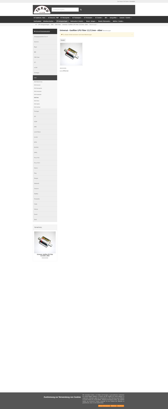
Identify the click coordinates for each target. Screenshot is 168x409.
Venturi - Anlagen (91, 21)
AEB (106, 18)
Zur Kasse (120, 1)
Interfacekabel (37, 21)
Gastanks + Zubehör (125, 18)
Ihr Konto (126, 1)
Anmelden (132, 1)
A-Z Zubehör (98, 18)
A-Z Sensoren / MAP (53, 18)
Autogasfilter (113, 18)
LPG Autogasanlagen (62, 21)
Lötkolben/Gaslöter (48, 21)
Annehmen (121, 406)
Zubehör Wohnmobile (104, 21)
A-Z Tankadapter (76, 18)
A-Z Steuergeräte (65, 18)
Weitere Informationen (104, 406)
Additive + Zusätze (118, 21)
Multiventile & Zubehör (76, 21)
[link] (63, 68)
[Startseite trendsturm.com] (42, 9)
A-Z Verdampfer (88, 18)
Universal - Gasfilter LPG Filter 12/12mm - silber (45, 255)
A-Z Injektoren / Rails (39, 18)
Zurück (63, 40)
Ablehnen (113, 406)
